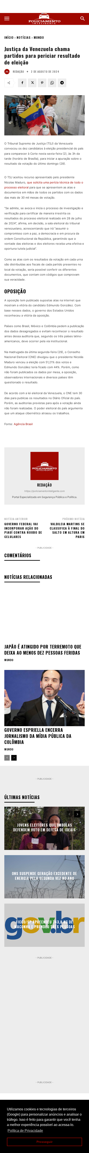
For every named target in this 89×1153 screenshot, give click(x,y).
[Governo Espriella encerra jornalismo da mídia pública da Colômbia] (44, 698)
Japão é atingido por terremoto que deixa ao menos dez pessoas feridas (42, 649)
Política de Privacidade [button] (25, 1130)
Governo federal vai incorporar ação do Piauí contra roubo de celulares (23, 530)
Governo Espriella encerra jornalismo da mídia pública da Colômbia (38, 736)
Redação (18, 71)
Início (9, 37)
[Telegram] (62, 83)
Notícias (24, 37)
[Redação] (8, 71)
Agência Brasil (23, 424)
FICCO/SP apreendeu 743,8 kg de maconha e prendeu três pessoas (44, 924)
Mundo (39, 37)
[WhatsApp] (52, 83)
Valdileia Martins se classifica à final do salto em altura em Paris (67, 530)
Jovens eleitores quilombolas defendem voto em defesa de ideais (44, 827)
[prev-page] (7, 758)
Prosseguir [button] (44, 1141)
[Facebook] (22, 83)
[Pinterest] (42, 83)
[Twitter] (32, 83)
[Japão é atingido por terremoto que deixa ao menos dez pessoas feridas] (44, 614)
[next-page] (14, 758)
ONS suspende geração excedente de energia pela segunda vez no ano (44, 876)
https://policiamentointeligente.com (44, 491)
